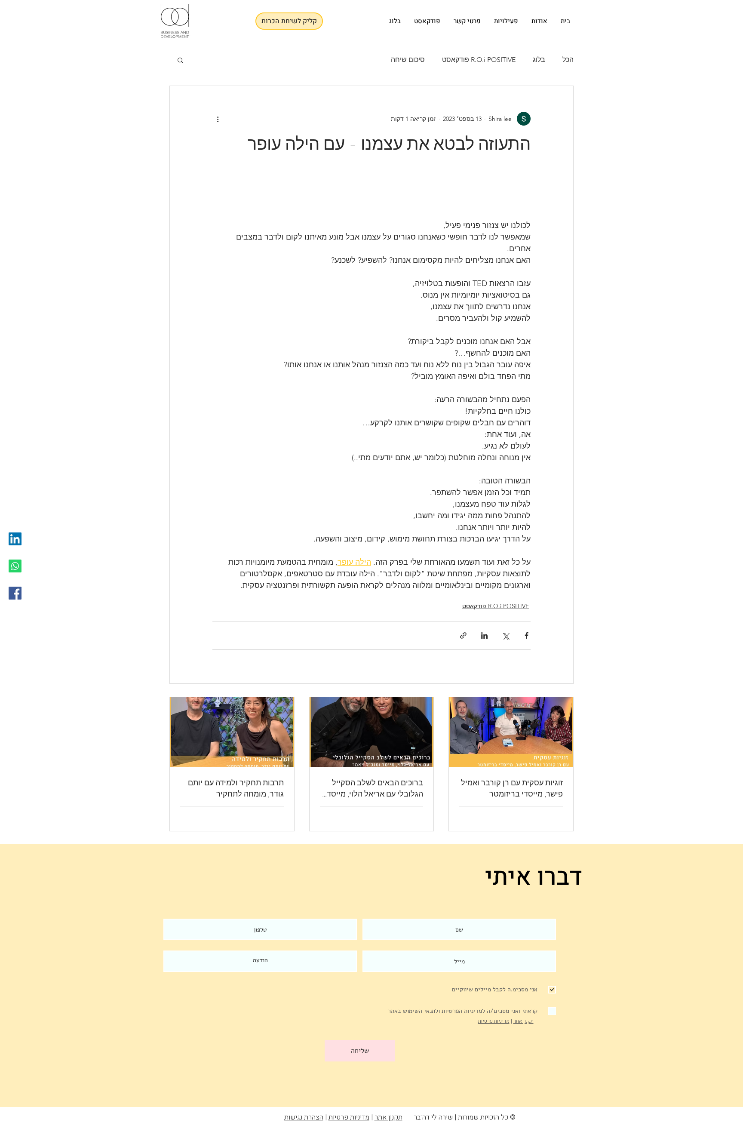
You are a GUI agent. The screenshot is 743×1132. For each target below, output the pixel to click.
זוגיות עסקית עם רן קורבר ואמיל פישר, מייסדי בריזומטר (512, 788)
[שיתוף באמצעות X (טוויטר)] (505, 635)
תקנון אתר (523, 1021)
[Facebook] (15, 593)
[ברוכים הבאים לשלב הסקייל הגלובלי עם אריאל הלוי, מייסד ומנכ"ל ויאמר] (372, 732)
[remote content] (372, 197)
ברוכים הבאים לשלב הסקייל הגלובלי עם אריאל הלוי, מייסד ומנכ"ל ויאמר (375, 788)
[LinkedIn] (15, 538)
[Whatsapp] (15, 566)
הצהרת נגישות (303, 1117)
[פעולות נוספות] (217, 119)
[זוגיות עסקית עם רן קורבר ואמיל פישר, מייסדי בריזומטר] (511, 732)
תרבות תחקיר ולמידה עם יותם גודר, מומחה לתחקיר (236, 788)
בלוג (539, 59)
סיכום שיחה (408, 59)
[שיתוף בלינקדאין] (484, 635)
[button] (180, 59)
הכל (568, 59)
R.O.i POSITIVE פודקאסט (479, 59)
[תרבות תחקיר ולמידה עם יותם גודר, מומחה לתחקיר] (232, 732)
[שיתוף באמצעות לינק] (463, 635)
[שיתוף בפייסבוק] (526, 635)
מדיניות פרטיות (494, 1021)
